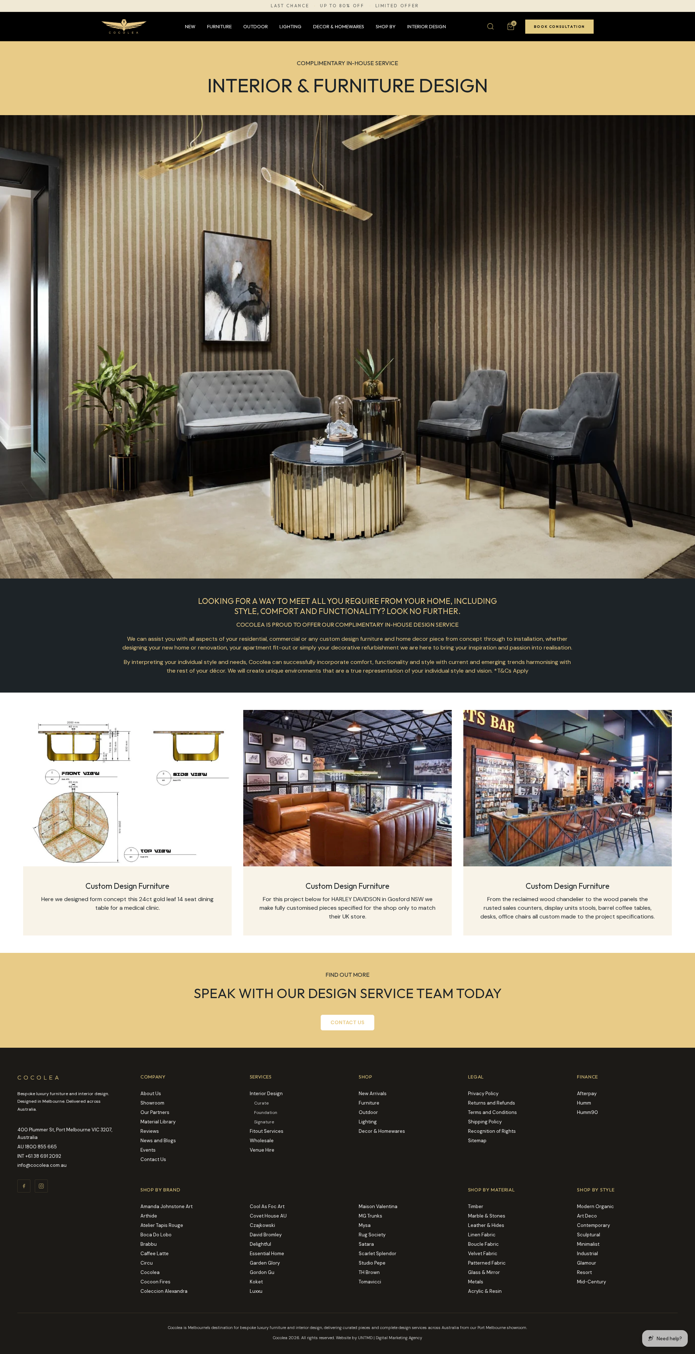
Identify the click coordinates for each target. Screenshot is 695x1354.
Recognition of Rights (492, 1131)
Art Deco (587, 1216)
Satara (366, 1244)
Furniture (219, 26)
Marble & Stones (486, 1216)
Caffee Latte (154, 1253)
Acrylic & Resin (485, 1291)
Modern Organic (595, 1206)
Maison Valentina (378, 1206)
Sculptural (588, 1235)
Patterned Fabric (487, 1263)
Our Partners (154, 1112)
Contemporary (593, 1225)
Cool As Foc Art (267, 1206)
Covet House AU (268, 1216)
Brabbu (148, 1244)
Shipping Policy (485, 1122)
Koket (256, 1282)
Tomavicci (370, 1282)
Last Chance (290, 5)
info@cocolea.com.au (42, 1165)
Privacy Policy (483, 1093)
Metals (475, 1282)
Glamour (586, 1263)
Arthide (148, 1216)
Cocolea (150, 1272)
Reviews (149, 1131)
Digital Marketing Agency (399, 1337)
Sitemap (477, 1141)
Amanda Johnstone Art (166, 1206)
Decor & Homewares (338, 26)
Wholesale (262, 1141)
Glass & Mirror (484, 1272)
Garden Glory (265, 1263)
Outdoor (255, 26)
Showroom (152, 1103)
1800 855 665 (41, 1147)
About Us (150, 1093)
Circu (146, 1263)
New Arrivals (373, 1093)
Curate (261, 1103)
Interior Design (426, 26)
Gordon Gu (262, 1272)
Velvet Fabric (482, 1253)
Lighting (290, 26)
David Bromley (266, 1235)
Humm (584, 1103)
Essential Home (267, 1253)
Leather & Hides (486, 1225)
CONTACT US (347, 1022)
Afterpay (587, 1093)
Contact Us (153, 1159)
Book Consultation (559, 26)
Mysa (365, 1225)
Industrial (587, 1253)
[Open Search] (490, 26)
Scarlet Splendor (377, 1253)
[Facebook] (23, 1186)
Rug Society (372, 1235)
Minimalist (588, 1244)
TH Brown (369, 1272)
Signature (264, 1122)
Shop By (386, 26)
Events (148, 1150)
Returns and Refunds (491, 1103)
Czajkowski (262, 1225)
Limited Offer (397, 5)
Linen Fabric (482, 1235)
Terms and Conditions (492, 1112)
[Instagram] (41, 1186)
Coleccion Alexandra (164, 1291)
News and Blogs (158, 1141)
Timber (475, 1206)
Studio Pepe (372, 1263)
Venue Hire (262, 1150)
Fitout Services (266, 1131)
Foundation (265, 1112)
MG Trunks (370, 1216)
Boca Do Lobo (156, 1235)
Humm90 (587, 1112)
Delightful (260, 1244)
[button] (511, 26)
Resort (584, 1272)
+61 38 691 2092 (43, 1156)
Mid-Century (591, 1282)
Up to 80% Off (342, 5)
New (190, 26)
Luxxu (256, 1291)
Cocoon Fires (155, 1282)
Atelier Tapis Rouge (161, 1225)
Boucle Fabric (483, 1244)
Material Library (158, 1122)
